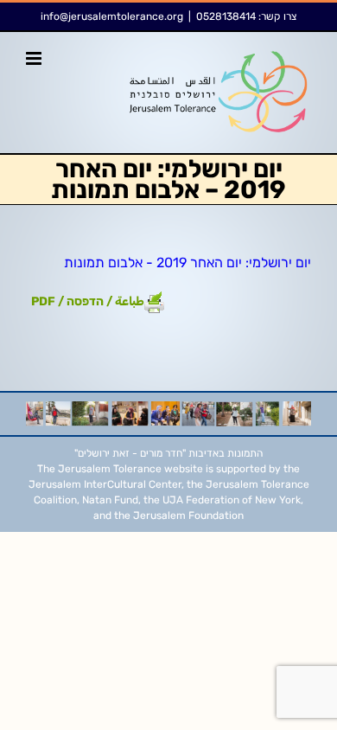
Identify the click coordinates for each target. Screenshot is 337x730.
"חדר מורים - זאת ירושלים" (130, 453)
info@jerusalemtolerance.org (112, 16)
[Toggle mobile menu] (35, 58)
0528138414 (226, 16)
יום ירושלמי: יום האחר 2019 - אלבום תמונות (187, 262)
